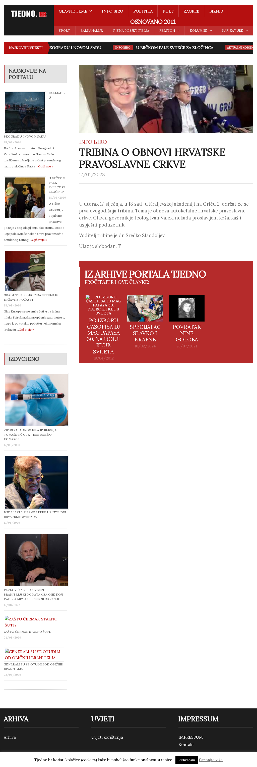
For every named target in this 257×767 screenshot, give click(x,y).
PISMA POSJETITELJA (131, 30)
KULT (168, 11)
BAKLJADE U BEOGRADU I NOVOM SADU (56, 47)
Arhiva (10, 737)
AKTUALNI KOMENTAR (238, 47)
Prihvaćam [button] (186, 760)
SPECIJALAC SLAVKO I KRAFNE (145, 333)
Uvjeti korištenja (107, 737)
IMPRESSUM (190, 737)
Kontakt (186, 744)
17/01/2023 (92, 174)
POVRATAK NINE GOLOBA (187, 333)
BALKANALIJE (92, 30)
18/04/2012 (103, 358)
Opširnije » (45, 166)
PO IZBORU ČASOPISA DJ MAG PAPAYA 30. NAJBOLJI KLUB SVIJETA (103, 336)
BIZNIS (216, 11)
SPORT (64, 30)
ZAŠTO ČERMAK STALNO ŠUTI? (27, 632)
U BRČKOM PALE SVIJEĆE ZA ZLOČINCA (169, 47)
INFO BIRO (112, 11)
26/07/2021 (186, 346)
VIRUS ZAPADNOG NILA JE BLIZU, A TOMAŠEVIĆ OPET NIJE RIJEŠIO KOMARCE (30, 434)
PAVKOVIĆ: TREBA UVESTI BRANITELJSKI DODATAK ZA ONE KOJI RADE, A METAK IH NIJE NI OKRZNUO (33, 594)
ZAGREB (191, 11)
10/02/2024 (145, 346)
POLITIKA (143, 11)
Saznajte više (211, 760)
